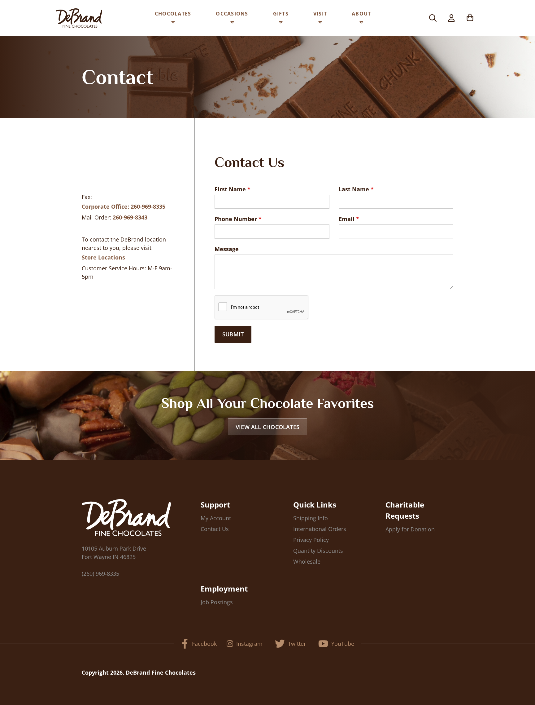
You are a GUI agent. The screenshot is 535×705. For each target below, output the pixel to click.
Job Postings (217, 602)
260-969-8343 (130, 217)
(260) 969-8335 (100, 573)
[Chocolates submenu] (173, 23)
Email (346, 219)
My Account (216, 518)
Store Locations (103, 257)
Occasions (232, 13)
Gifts (281, 13)
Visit (320, 13)
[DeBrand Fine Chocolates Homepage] (79, 18)
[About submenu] (361, 23)
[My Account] (451, 18)
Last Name (354, 189)
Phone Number (236, 219)
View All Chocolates (267, 427)
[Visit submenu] (320, 23)
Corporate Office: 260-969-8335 (123, 206)
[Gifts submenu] (280, 23)
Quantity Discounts (318, 550)
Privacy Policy (311, 539)
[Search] (433, 18)
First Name (230, 189)
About (361, 13)
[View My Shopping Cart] (470, 18)
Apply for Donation (410, 529)
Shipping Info (310, 518)
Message (227, 249)
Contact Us (215, 529)
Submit (233, 334)
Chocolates (173, 13)
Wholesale (306, 561)
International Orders (319, 529)
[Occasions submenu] (232, 23)
